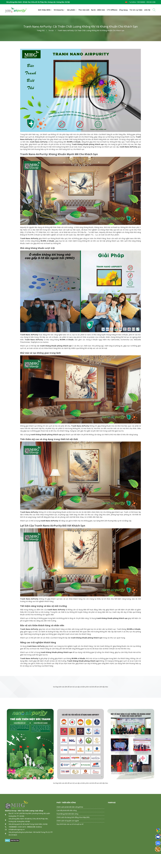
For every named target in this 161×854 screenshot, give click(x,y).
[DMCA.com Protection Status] (12, 840)
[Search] (154, 10)
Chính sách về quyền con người (68, 821)
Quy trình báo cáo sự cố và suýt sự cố (70, 824)
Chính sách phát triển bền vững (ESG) (70, 807)
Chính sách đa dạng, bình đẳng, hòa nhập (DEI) (73, 817)
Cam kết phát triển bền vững (66, 810)
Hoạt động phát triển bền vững (67, 814)
